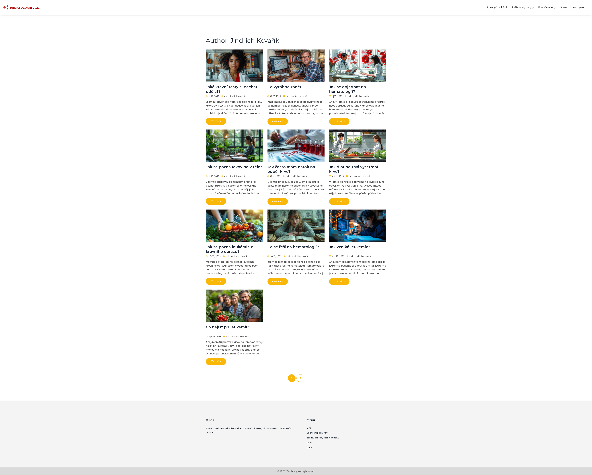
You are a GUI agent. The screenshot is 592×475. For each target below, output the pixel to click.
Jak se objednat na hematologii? (347, 89)
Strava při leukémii (496, 7)
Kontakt (310, 447)
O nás (309, 428)
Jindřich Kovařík (237, 96)
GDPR (309, 443)
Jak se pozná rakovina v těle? (234, 167)
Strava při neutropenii (572, 7)
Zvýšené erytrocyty (523, 7)
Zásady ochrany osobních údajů (323, 438)
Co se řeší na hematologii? (293, 247)
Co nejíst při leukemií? (227, 327)
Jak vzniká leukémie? (349, 247)
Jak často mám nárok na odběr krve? (291, 169)
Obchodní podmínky (317, 433)
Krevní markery (547, 7)
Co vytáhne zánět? (285, 87)
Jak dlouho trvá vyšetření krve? (353, 169)
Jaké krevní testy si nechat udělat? (231, 89)
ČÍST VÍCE (216, 121)
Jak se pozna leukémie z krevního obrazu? (229, 249)
